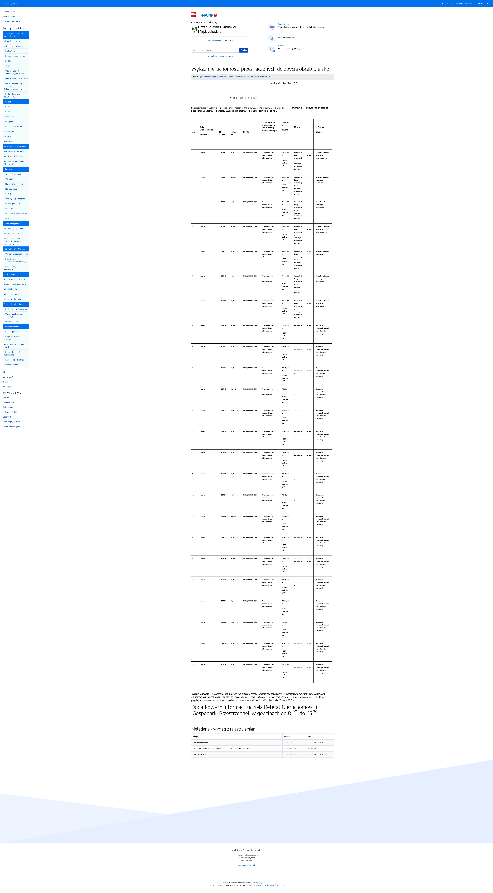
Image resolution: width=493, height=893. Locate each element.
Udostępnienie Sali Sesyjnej (16, 78)
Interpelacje (10, 121)
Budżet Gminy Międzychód (16, 309)
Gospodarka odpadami (14, 360)
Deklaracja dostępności (12, 426)
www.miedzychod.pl (246, 865)
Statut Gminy (10, 51)
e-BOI (5, 382)
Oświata (8, 218)
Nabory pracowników (14, 184)
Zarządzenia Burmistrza (15, 279)
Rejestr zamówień (12, 233)
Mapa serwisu (8, 402)
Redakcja (7, 397)
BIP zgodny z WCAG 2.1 (262, 882)
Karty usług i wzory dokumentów (12, 95)
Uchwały (9, 141)
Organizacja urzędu (13, 46)
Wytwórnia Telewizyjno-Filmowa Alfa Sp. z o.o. (265, 885)
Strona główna (11, 3)
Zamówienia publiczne (463, 3)
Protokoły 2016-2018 (14, 156)
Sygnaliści (9, 208)
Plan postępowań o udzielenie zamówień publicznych (12, 241)
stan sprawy (228, 40)
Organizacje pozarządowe (16, 213)
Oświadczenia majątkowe (15, 284)
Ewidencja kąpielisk (13, 203)
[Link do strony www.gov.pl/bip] (195, 15)
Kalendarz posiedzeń (13, 126)
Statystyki (7, 417)
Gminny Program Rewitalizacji (11, 267)
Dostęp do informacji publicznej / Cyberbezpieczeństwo (13, 86)
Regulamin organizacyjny (15, 56)
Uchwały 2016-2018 (13, 151)
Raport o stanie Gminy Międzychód (14, 162)
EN (446, 3)
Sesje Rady (9, 131)
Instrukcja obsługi (10, 412)
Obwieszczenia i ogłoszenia (16, 254)
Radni (7, 106)
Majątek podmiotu (12, 321)
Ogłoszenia (10, 179)
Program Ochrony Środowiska (12, 337)
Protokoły (9, 136)
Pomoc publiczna (12, 294)
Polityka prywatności (11, 421)
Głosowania (10, 116)
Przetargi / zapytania (14, 228)
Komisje (8, 111)
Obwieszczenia (11, 364)
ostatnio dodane (214, 40)
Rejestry (8, 61)
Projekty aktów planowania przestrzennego (15, 260)
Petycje (8, 194)
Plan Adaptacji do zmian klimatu (14, 345)
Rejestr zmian (8, 407)
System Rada (283, 24)
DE (451, 3)
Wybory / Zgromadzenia (15, 199)
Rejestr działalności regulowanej (12, 353)
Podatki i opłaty (11, 289)
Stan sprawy (8, 386)
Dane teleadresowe (13, 41)
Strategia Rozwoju (13, 299)
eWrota (281, 45)
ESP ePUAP (8, 377)
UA (442, 3)
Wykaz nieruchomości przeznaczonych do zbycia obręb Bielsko (244, 77)
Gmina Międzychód (13, 174)
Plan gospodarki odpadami (16, 331)
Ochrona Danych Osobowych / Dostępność (14, 72)
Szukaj (244, 50)
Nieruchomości (11, 189)
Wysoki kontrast (481, 3)
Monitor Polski (9, 16)
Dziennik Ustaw (9, 11)
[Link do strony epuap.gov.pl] (208, 15)
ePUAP (8, 66)
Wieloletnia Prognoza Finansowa (13, 315)
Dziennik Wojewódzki (12, 21)
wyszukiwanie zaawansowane (220, 56)
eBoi (279, 35)
